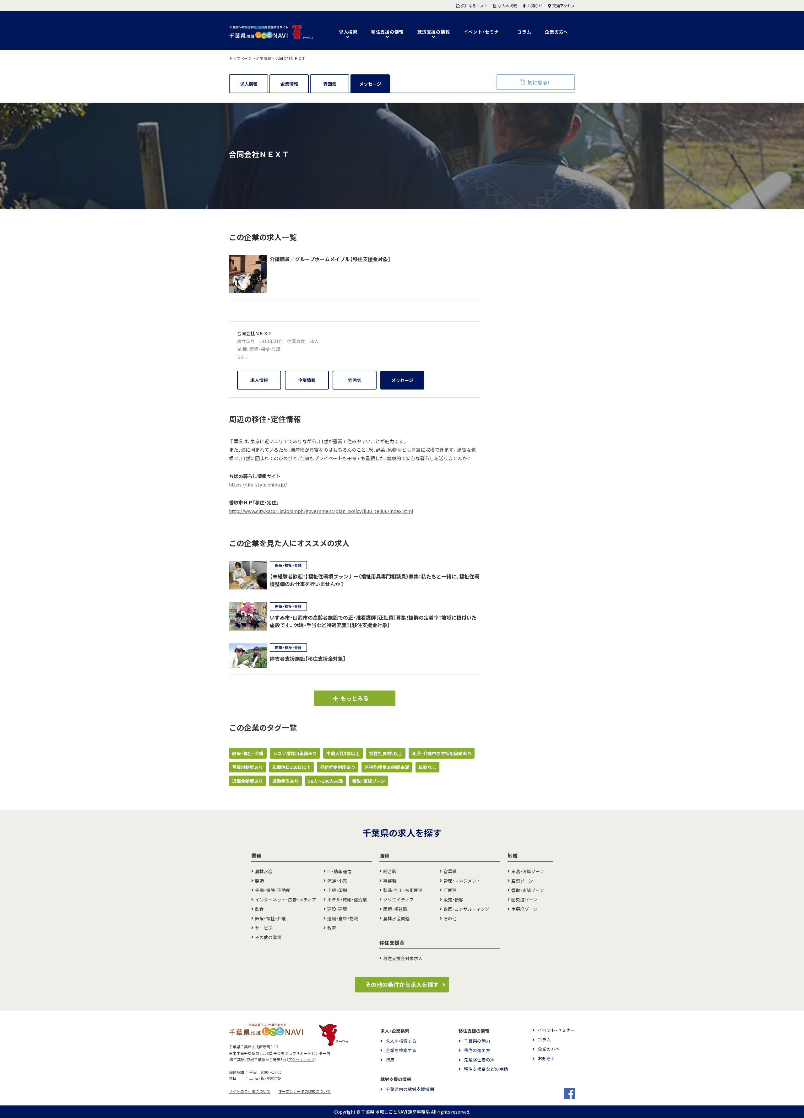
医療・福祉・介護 (265, 349)
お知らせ (546, 1058)
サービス (264, 928)
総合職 (389, 871)
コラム (524, 32)
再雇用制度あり (247, 767)
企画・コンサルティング (466, 909)
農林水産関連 (396, 918)
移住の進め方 (477, 1050)
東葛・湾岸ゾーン (527, 871)
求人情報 (249, 84)
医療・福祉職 (395, 909)
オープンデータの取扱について (304, 1091)
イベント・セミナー (483, 32)
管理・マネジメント (462, 881)
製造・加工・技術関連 (403, 890)
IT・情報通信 (339, 871)
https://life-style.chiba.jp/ (258, 484)
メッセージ (370, 84)
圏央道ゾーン (524, 899)
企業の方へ (556, 32)
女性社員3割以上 (385, 753)
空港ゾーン (522, 881)
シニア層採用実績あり (295, 753)
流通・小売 (337, 881)
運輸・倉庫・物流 (342, 918)
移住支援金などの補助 (486, 1069)
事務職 (389, 881)
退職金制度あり (247, 781)
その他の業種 (268, 937)
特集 (390, 1059)
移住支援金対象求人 (403, 958)
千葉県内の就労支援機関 (410, 1089)
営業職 (450, 871)
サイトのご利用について (249, 1091)
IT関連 (450, 890)
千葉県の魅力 (477, 1041)
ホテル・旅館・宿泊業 (347, 899)
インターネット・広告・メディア (285, 899)
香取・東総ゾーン (368, 781)
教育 (331, 928)
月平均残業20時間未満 (387, 767)
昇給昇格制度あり (337, 767)
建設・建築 (337, 909)
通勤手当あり (285, 781)
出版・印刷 (337, 890)
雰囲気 (329, 84)
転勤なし (427, 767)
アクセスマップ (301, 1059)
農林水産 (264, 871)
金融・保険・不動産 (272, 890)
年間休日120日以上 (291, 767)
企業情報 (289, 84)
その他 (450, 918)
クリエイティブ (398, 899)
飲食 (259, 909)
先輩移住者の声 (479, 1059)
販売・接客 (453, 899)
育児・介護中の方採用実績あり (441, 753)
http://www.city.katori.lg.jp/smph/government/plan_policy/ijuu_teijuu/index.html (321, 511)
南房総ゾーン (524, 909)
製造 (259, 881)
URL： (242, 357)
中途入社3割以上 (343, 753)
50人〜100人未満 (325, 781)
